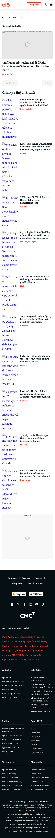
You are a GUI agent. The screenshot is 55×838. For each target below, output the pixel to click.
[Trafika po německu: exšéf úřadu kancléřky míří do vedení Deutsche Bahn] (27, 45)
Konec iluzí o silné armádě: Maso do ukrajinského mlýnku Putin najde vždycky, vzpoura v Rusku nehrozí (36, 147)
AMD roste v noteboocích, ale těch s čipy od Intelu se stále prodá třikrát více (34, 279)
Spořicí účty (36, 773)
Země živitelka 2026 (39, 789)
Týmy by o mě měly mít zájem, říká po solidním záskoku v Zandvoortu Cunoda (35, 438)
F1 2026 (34, 744)
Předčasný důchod (39, 769)
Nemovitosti (17, 646)
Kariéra (39, 583)
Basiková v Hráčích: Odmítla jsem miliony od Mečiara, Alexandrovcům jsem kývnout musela (35, 394)
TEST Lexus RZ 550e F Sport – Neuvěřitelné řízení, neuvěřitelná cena (34, 200)
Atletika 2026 (36, 748)
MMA (33, 728)
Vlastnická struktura (36, 824)
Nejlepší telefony (9, 773)
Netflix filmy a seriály (11, 789)
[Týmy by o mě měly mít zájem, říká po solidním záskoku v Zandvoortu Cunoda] (10, 450)
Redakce (26, 578)
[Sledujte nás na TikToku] (43, 604)
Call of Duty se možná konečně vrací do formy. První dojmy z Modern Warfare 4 (35, 359)
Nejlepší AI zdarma (10, 777)
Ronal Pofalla (16, 17)
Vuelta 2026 (33, 659)
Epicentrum (7, 677)
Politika (6, 721)
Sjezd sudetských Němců (12, 735)
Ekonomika (36, 762)
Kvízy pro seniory (9, 689)
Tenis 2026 (35, 740)
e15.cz (4, 17)
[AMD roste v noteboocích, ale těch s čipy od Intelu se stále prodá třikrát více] (10, 293)
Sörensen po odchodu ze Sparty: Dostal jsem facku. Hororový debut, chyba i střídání (36, 319)
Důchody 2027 (37, 781)
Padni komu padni (10, 743)
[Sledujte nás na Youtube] (37, 604)
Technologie (8, 762)
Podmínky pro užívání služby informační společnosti (27, 817)
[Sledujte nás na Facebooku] (24, 604)
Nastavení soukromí (17, 824)
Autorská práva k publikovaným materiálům (26, 814)
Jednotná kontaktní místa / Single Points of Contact (26, 827)
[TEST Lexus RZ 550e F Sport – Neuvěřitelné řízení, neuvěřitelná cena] (10, 212)
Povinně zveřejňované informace (34, 831)
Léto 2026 (36, 670)
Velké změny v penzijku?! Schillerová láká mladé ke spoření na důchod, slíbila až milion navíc (34, 102)
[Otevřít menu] (51, 4)
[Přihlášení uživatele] (45, 4)
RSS (29, 583)
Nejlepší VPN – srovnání (12, 785)
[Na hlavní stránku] (6, 4)
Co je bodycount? (9, 697)
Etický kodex (12, 831)
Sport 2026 (36, 721)
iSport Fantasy (18, 641)
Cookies (44, 820)
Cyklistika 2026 (37, 752)
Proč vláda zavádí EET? (11, 739)
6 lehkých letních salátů (40, 711)
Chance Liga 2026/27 (15, 659)
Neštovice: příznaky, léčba (13, 681)
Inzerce (38, 578)
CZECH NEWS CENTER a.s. (37, 801)
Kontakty (12, 578)
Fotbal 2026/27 (37, 732)
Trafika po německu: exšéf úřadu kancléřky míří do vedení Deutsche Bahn (25, 66)
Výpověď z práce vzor (11, 747)
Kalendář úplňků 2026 (11, 693)
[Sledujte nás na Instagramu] (30, 604)
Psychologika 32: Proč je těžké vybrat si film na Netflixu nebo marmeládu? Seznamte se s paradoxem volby (35, 235)
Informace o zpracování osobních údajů (22, 820)
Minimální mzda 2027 (40, 785)
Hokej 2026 (35, 736)
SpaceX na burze (9, 769)
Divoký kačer (7, 751)
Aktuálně (6, 670)
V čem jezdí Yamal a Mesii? (13, 685)
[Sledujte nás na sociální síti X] (18, 604)
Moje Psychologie (10, 637)
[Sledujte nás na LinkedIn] (12, 604)
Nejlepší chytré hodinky (12, 781)
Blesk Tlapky (27, 637)
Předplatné (17, 583)
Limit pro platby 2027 (40, 777)
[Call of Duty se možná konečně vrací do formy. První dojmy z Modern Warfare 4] (10, 370)
